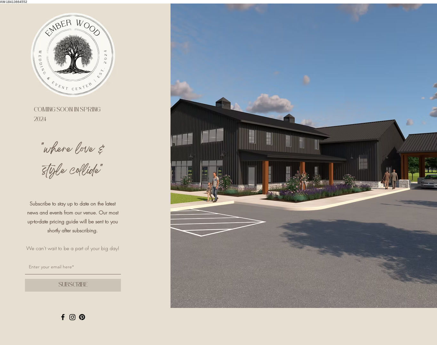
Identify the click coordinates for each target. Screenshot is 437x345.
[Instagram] (72, 317)
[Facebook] (63, 317)
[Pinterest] (82, 317)
